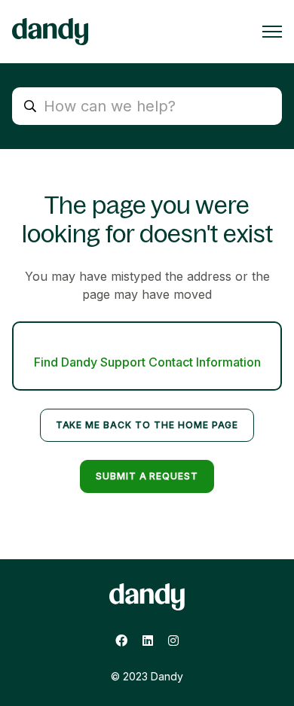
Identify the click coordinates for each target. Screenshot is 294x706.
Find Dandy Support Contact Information (147, 362)
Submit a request (147, 476)
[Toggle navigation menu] (272, 31)
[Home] (50, 31)
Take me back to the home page (147, 425)
